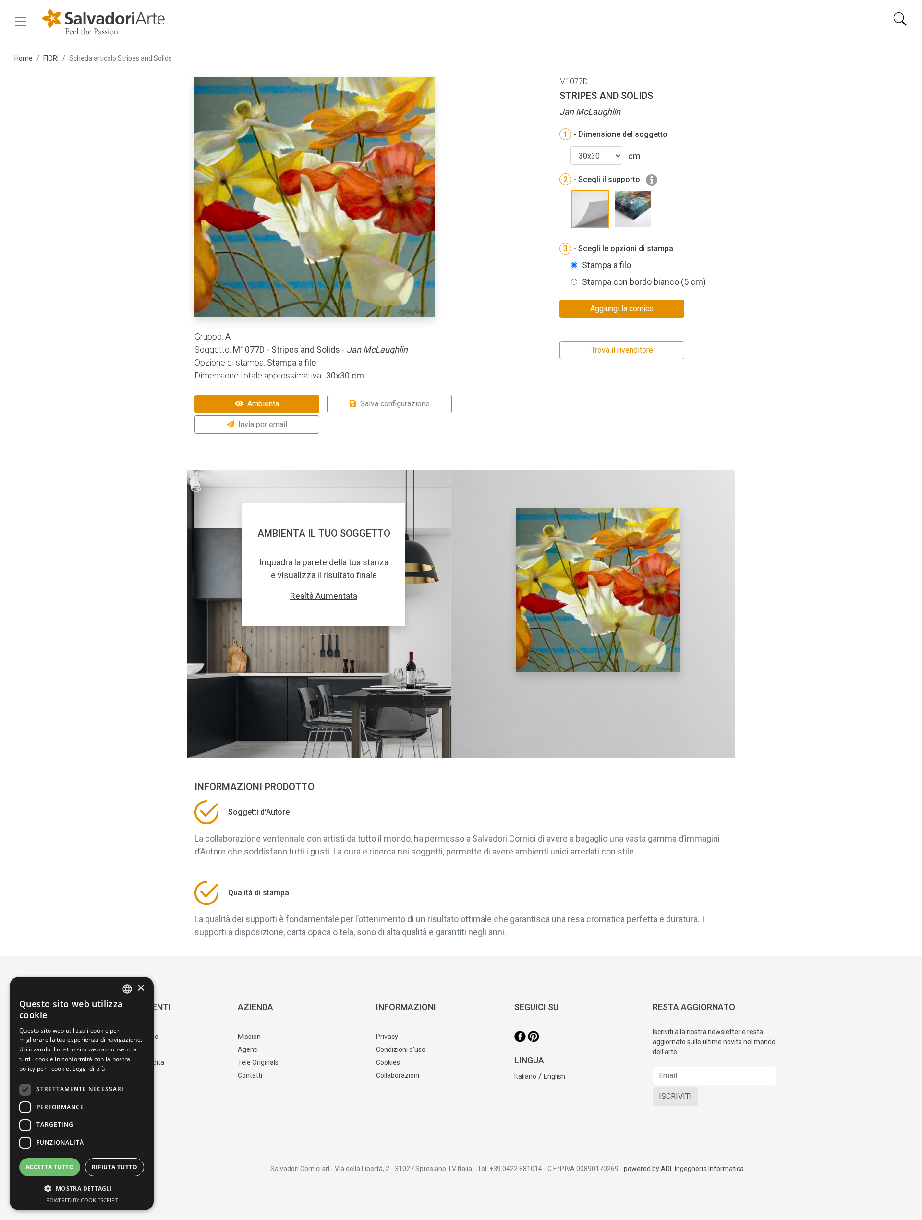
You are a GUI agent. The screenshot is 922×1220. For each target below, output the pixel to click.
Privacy (387, 1036)
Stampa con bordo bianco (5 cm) (644, 282)
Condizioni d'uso (400, 1049)
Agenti (248, 1049)
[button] (81, 1188)
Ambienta (263, 403)
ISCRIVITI (675, 1096)
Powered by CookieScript (82, 1200)
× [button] (140, 988)
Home (23, 58)
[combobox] (127, 989)
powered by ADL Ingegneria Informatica (684, 1168)
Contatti (250, 1075)
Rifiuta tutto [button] (114, 1167)
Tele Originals (258, 1062)
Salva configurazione (395, 403)
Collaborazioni (397, 1075)
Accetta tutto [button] (49, 1167)
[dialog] (82, 1093)
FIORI (51, 58)
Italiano (525, 1076)
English (554, 1076)
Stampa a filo (606, 265)
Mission (249, 1036)
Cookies (388, 1062)
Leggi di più (89, 1068)
